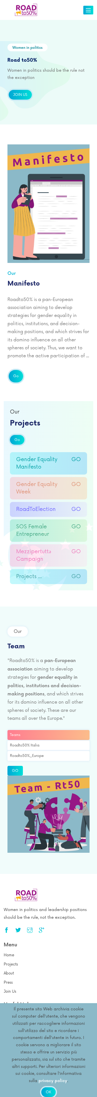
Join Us (10, 991)
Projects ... (48, 576)
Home (9, 955)
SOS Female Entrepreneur (48, 530)
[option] (48, 72)
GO (15, 771)
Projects (11, 964)
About (9, 973)
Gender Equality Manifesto (48, 463)
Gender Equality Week (48, 488)
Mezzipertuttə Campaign (48, 555)
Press (8, 982)
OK (48, 1092)
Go (16, 376)
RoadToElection (48, 509)
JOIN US (20, 95)
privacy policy (53, 1081)
